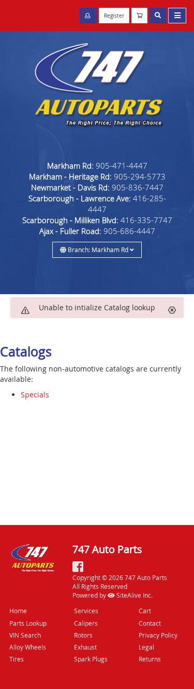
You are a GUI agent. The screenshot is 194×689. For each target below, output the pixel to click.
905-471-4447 (121, 165)
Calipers (86, 623)
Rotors (83, 635)
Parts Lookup (28, 623)
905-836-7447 (137, 187)
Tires (16, 659)
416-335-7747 (146, 220)
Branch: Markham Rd (98, 249)
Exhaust (85, 647)
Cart (145, 611)
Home (18, 611)
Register (114, 15)
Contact (150, 623)
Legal (146, 647)
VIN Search (25, 635)
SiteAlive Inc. (134, 595)
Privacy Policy (158, 635)
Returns (150, 659)
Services (86, 611)
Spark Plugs (91, 659)
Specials (35, 394)
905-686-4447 (129, 231)
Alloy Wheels (27, 647)
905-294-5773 (140, 176)
